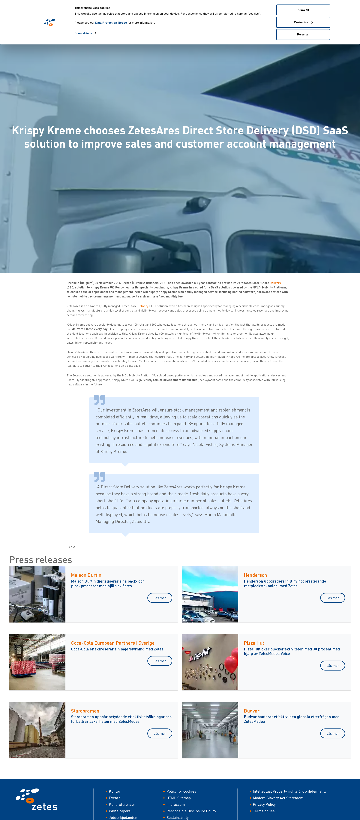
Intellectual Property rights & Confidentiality (289, 791)
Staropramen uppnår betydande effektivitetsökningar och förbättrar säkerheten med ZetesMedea (121, 719)
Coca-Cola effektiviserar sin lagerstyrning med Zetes (117, 649)
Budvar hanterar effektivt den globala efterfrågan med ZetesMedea (292, 719)
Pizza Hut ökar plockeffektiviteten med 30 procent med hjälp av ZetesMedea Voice (292, 651)
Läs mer (160, 598)
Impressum (175, 804)
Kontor (114, 791)
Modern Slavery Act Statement (278, 797)
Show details (83, 33)
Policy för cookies (181, 791)
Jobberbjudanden (123, 817)
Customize (301, 22)
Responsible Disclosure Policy (191, 811)
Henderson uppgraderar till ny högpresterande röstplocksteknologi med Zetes (285, 583)
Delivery (275, 283)
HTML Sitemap (178, 797)
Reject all (303, 34)
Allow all (303, 9)
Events (114, 797)
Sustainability (177, 817)
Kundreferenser (122, 804)
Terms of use (264, 811)
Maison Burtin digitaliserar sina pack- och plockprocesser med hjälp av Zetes (108, 583)
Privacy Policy (264, 804)
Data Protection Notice (111, 22)
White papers (119, 811)
